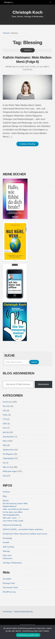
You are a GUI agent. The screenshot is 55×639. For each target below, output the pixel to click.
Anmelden (7, 579)
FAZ (4, 410)
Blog (5, 496)
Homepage (7, 538)
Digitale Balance (9, 506)
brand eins (7, 402)
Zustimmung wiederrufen (28, 635)
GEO (5, 424)
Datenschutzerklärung (12, 525)
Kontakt (6, 542)
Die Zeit (6, 406)
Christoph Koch (27, 12)
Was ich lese (37, 66)
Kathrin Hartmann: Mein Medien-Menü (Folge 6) (27, 59)
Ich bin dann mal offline (12, 512)
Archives (6, 492)
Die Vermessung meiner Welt (15, 503)
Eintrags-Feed (9, 583)
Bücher (6, 500)
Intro (5, 428)
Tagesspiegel (8, 458)
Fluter (5, 415)
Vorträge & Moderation (12, 563)
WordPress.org (9, 592)
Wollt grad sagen (10, 471)
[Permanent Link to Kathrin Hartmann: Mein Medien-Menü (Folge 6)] (27, 87)
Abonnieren (43, 384)
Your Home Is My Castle (13, 521)
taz (4, 463)
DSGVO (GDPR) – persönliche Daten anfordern (23, 529)
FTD (5, 419)
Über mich (7, 555)
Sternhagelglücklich (11, 515)
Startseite (6, 33)
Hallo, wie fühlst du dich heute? (16, 509)
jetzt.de (6, 432)
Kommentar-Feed (10, 587)
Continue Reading (27, 144)
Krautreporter (8, 437)
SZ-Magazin (8, 454)
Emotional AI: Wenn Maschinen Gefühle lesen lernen (25, 534)
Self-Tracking (8, 547)
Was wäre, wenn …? (11, 518)
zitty (4, 476)
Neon (5, 441)
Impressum (7, 558)
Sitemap (6, 551)
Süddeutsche (8, 450)
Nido (5, 445)
